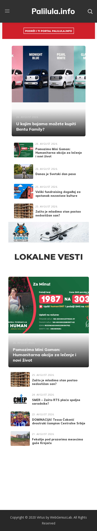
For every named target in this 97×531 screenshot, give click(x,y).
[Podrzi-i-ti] (48, 26)
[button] (90, 11)
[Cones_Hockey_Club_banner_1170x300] (48, 225)
